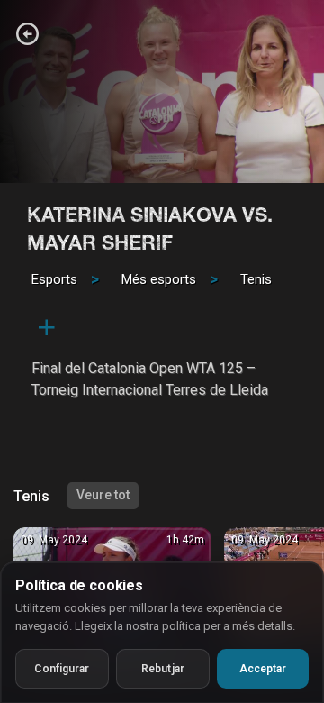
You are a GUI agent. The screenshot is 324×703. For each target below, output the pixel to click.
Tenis (256, 279)
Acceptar (263, 668)
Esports (54, 279)
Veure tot (103, 495)
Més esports (159, 279)
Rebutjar (162, 668)
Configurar (61, 668)
